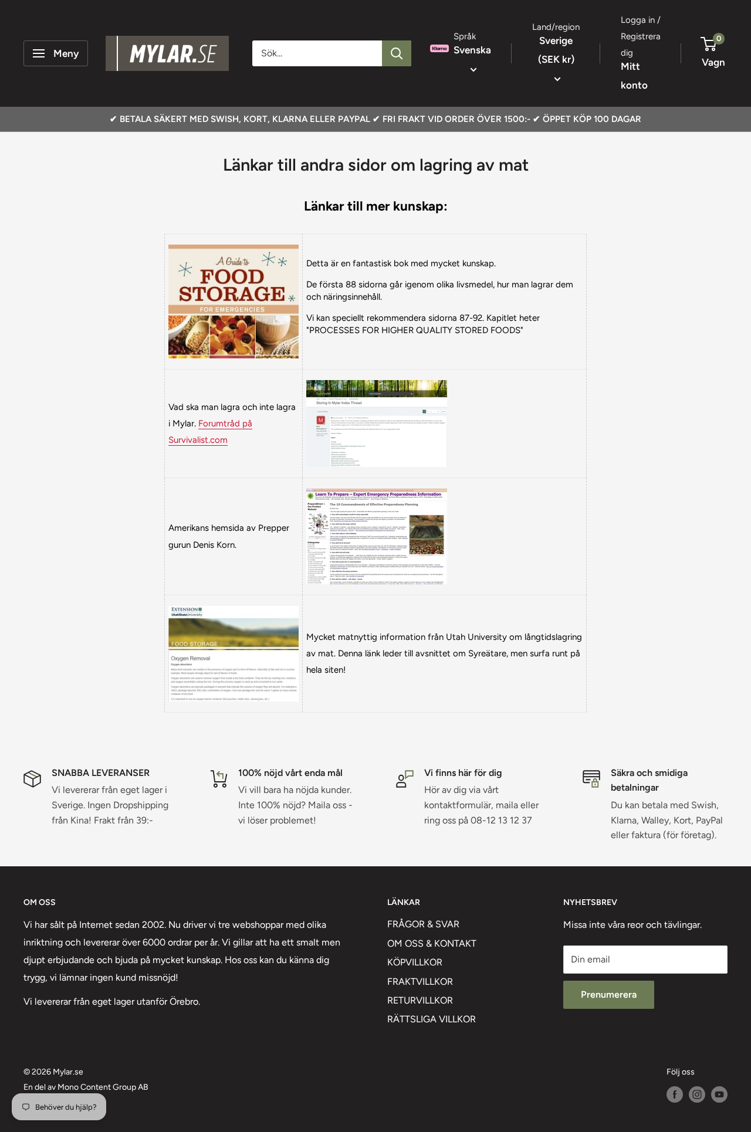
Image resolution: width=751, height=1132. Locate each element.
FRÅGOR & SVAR (423, 924)
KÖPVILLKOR (414, 962)
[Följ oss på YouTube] (719, 1094)
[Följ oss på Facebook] (675, 1094)
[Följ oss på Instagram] (697, 1094)
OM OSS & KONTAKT (431, 943)
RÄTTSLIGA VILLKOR (431, 1019)
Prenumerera (609, 994)
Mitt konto (634, 75)
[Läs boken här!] (233, 244)
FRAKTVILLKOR (420, 981)
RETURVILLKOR (420, 1000)
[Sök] (396, 53)
